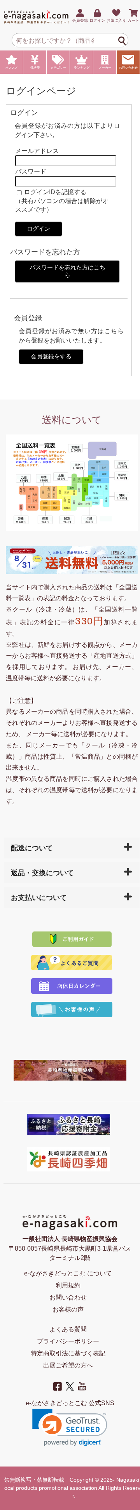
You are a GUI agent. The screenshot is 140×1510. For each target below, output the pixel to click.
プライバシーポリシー (68, 1341)
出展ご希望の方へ (68, 1365)
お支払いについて (39, 898)
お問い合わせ (128, 68)
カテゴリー (58, 68)
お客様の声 (68, 1309)
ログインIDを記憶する (55, 192)
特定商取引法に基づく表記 (68, 1353)
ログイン (38, 228)
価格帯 (35, 68)
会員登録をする (51, 356)
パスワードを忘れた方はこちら (67, 271)
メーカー (105, 68)
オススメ (11, 68)
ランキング (81, 68)
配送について (32, 848)
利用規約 (68, 1285)
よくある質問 (68, 1329)
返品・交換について (42, 873)
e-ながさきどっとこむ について (68, 1273)
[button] (70, 1427)
